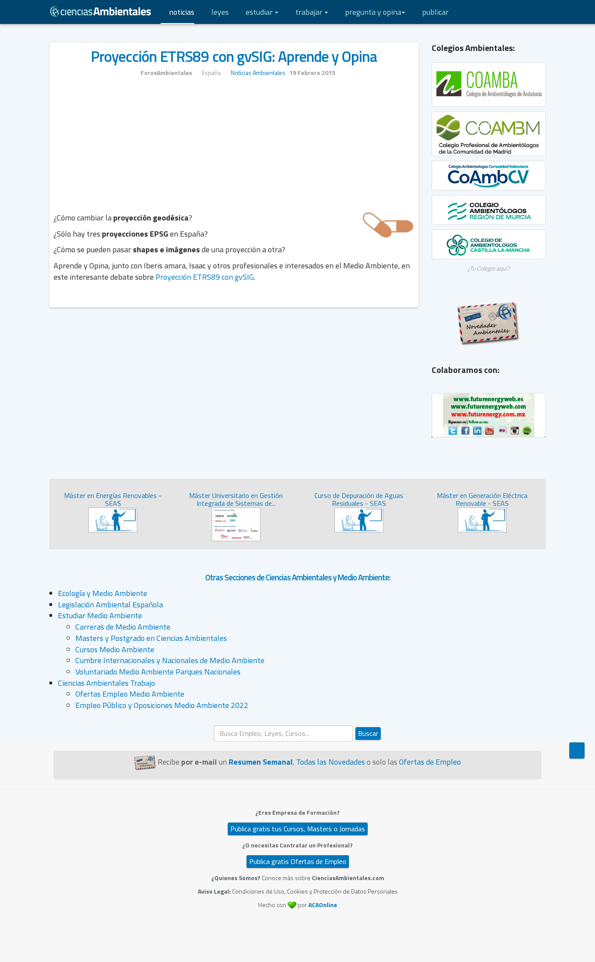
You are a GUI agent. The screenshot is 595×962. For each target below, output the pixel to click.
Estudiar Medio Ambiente (100, 615)
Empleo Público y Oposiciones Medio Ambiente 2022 (161, 705)
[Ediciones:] (526, 12)
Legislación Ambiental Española (110, 604)
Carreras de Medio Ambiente (122, 627)
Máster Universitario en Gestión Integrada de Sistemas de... (236, 499)
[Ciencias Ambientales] (100, 10)
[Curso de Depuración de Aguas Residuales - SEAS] (359, 519)
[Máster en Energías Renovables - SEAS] (113, 519)
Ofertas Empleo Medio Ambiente (129, 694)
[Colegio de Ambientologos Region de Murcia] (489, 210)
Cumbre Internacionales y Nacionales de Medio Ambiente (169, 660)
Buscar (368, 733)
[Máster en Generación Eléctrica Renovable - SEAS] (482, 519)
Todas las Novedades (330, 762)
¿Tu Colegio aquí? (488, 268)
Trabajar (309, 12)
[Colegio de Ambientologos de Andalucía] (489, 84)
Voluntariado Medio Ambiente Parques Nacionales (157, 671)
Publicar (435, 12)
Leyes (220, 12)
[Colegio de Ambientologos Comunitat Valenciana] (489, 175)
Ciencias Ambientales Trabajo (106, 683)
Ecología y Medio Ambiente (102, 593)
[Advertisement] (234, 149)
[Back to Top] (577, 750)
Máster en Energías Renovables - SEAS (113, 499)
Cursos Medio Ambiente (114, 649)
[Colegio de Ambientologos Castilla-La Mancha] (489, 244)
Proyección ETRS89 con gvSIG (205, 277)
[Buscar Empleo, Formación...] (508, 12)
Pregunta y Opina (373, 12)
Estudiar (260, 12)
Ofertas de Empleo (430, 762)
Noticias (181, 12)
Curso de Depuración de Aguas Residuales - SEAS (358, 499)
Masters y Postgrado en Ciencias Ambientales (151, 638)
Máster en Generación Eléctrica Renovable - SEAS (482, 499)
